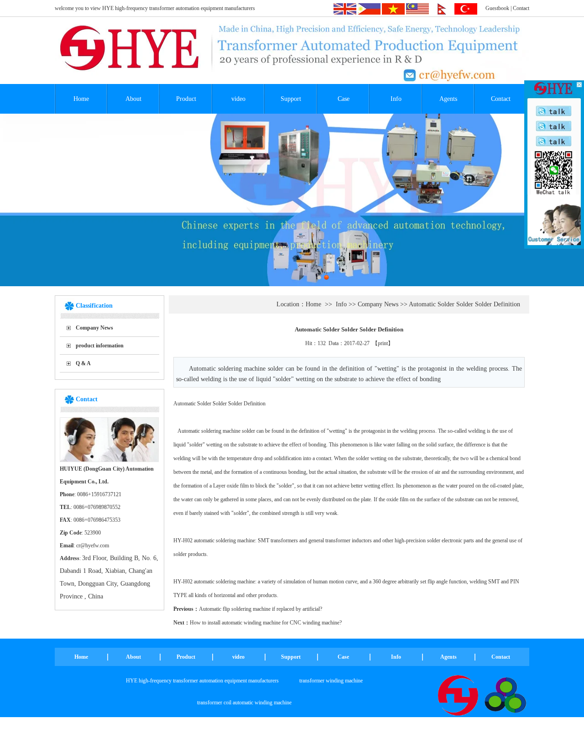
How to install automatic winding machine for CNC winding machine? (266, 622)
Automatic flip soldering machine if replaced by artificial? (260, 609)
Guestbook (497, 8)
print (383, 343)
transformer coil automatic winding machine (244, 702)
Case (343, 98)
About (133, 98)
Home (81, 98)
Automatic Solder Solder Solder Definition (464, 304)
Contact (521, 8)
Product (186, 98)
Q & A (83, 363)
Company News (94, 328)
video (238, 98)
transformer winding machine (331, 680)
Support (291, 98)
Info (396, 98)
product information (100, 345)
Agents (448, 98)
